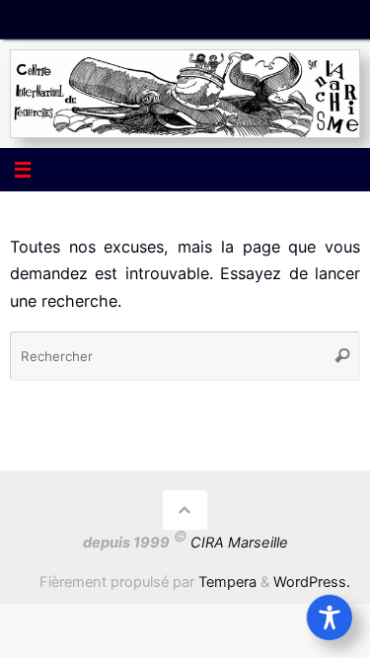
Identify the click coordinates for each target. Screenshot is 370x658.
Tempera (227, 582)
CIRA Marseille (239, 542)
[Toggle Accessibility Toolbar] (329, 617)
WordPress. (311, 582)
